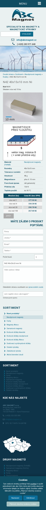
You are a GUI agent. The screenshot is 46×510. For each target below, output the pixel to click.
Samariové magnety (14, 328)
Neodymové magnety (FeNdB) (18, 466)
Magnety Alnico (13, 325)
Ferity (9, 321)
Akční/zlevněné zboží (15, 355)
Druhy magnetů (14, 459)
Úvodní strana (8, 74)
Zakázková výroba (14, 351)
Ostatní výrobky (13, 347)
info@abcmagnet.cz (26, 40)
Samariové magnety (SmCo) (17, 468)
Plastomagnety (12, 475)
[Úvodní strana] (23, 15)
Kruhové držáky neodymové (17, 336)
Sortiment (19, 74)
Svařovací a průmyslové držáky (19, 343)
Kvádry (5, 77)
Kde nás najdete (15, 397)
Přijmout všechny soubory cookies (23, 504)
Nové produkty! (13, 313)
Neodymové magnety (33, 74)
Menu (23, 3)
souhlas (33, 484)
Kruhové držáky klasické (16, 332)
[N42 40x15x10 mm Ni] (23, 107)
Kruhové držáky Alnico (15, 340)
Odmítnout (30, 498)
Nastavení (15, 498)
